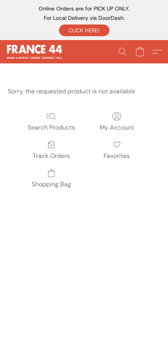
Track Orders (51, 156)
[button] (84, 30)
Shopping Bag (51, 184)
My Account (117, 127)
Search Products (51, 127)
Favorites (117, 156)
